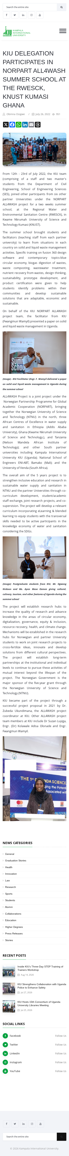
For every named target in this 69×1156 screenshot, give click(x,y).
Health (8, 867)
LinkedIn (15, 1053)
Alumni (9, 907)
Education (10, 920)
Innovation (11, 873)
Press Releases (14, 933)
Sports (8, 893)
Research (10, 887)
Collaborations (13, 913)
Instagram (16, 1062)
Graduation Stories (15, 860)
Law (7, 880)
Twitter (14, 1044)
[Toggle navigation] (62, 31)
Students (10, 900)
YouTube (15, 1071)
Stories (9, 940)
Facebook (15, 1035)
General (9, 854)
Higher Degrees (14, 927)
